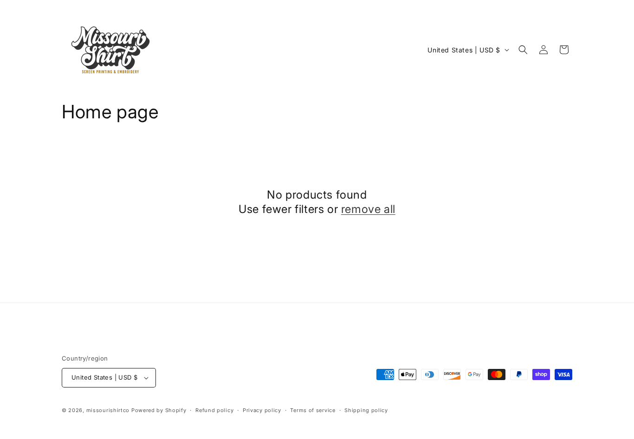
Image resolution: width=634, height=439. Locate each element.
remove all (368, 209)
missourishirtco (108, 410)
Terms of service (312, 410)
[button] (523, 49)
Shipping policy (366, 410)
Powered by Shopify (159, 410)
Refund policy (214, 410)
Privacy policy (262, 410)
